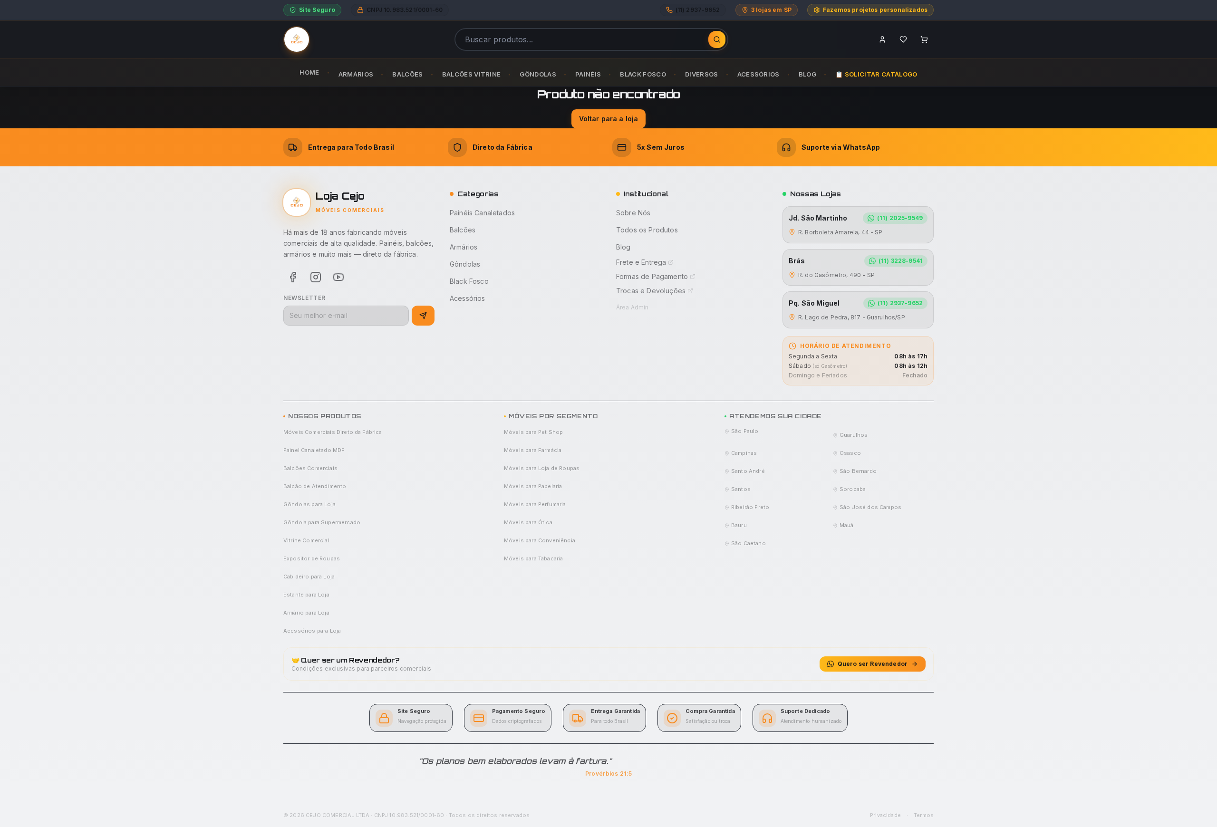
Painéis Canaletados (482, 213)
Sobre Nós (633, 213)
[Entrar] (882, 39)
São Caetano (748, 543)
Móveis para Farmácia (532, 450)
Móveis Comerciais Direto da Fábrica (332, 432)
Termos (924, 815)
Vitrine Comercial (306, 540)
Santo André (748, 471)
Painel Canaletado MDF (314, 450)
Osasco (850, 453)
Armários (463, 247)
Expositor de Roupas (311, 558)
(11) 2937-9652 (900, 303)
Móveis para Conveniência (539, 540)
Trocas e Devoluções (651, 291)
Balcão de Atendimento (314, 486)
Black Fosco (469, 281)
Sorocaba (853, 489)
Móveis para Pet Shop (533, 432)
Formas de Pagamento (652, 276)
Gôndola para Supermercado (321, 522)
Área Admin (632, 307)
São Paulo (744, 431)
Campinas (744, 453)
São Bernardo (858, 471)
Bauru (739, 525)
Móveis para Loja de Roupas (542, 468)
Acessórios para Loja (312, 630)
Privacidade (885, 815)
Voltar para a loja (608, 119)
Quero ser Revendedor (873, 663)
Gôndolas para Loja (309, 504)
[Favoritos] (903, 39)
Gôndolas (465, 264)
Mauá (847, 525)
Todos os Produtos (647, 230)
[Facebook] (292, 277)
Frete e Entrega (641, 262)
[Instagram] (315, 277)
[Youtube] (338, 277)
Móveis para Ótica (528, 522)
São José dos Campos (870, 507)
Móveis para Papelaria (533, 486)
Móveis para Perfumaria (535, 504)
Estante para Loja (306, 594)
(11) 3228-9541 (901, 260)
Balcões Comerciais (310, 468)
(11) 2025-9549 (900, 217)
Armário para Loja (306, 612)
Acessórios (467, 298)
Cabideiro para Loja (309, 576)
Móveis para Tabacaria (533, 558)
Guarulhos (854, 435)
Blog (623, 247)
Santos (741, 489)
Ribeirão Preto (750, 507)
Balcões (462, 230)
